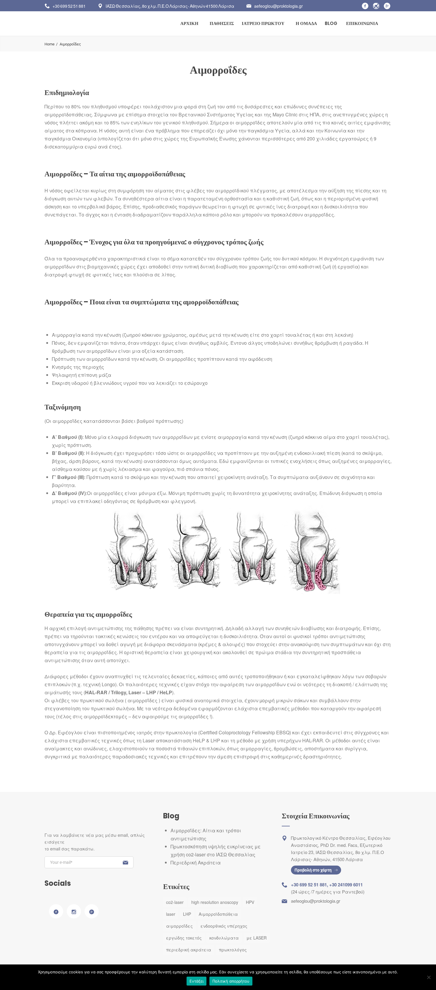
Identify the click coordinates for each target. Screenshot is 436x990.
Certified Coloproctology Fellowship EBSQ (244, 732)
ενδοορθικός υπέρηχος (224, 926)
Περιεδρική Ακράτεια (196, 862)
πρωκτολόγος (233, 950)
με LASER (256, 938)
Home (49, 44)
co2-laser (175, 902)
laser (170, 914)
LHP (187, 914)
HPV (250, 902)
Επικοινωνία (362, 23)
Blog (331, 23)
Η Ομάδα (306, 23)
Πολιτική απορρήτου (230, 981)
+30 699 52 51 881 (69, 6)
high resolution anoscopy (214, 902)
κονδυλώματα (224, 938)
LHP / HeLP (158, 692)
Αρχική (189, 23)
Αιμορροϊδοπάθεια (218, 914)
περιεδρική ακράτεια (188, 950)
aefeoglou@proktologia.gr (278, 6)
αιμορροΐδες (179, 926)
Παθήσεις (222, 23)
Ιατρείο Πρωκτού (263, 23)
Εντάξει (196, 981)
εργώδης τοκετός (184, 938)
